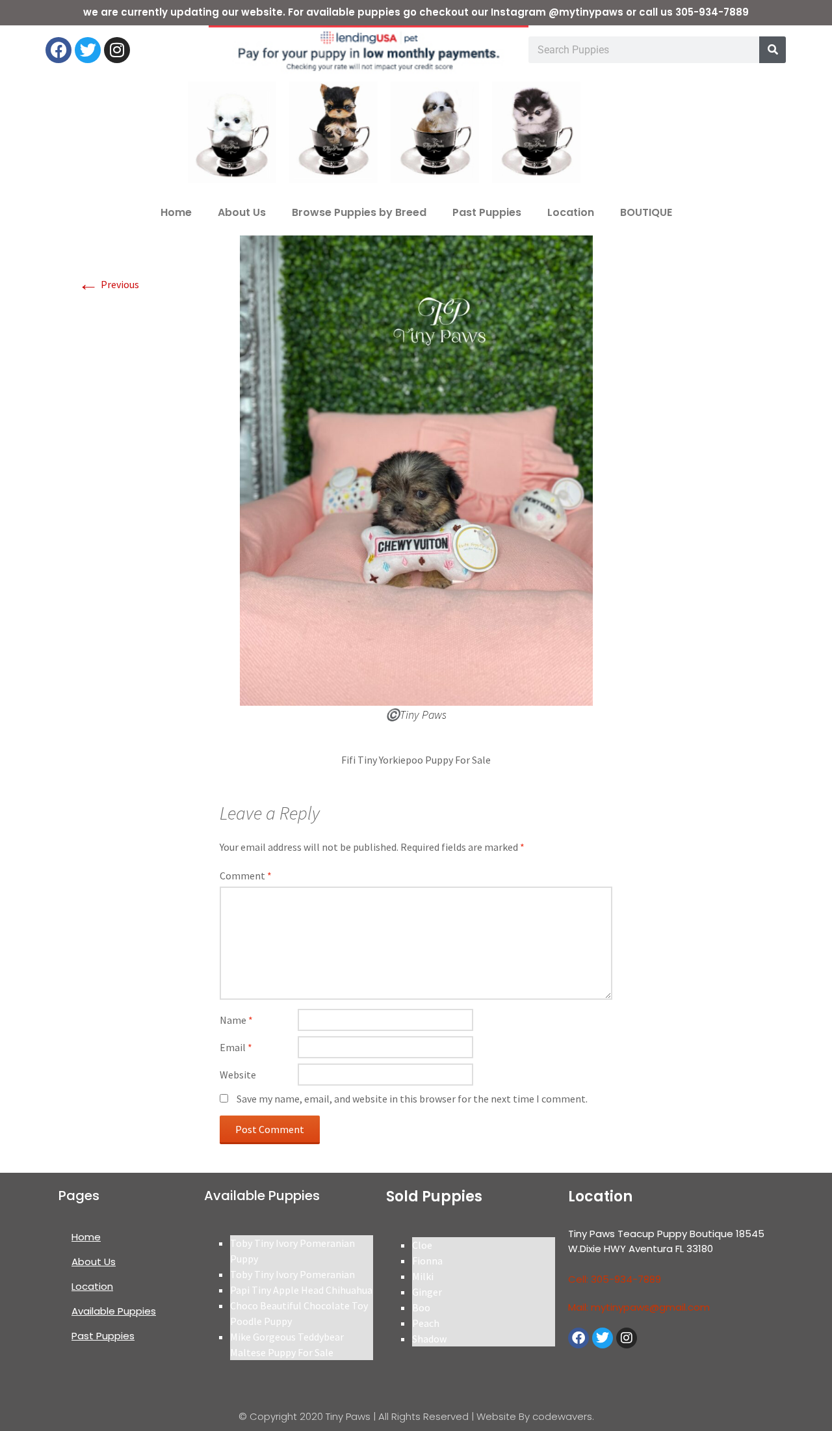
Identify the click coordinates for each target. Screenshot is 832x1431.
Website (238, 1074)
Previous (108, 284)
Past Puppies (486, 212)
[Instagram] (117, 50)
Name (236, 1019)
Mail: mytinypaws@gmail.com (639, 1307)
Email (236, 1047)
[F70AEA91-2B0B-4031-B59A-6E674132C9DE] (416, 468)
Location (570, 212)
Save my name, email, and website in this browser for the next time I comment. (412, 1098)
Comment (246, 875)
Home (176, 212)
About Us (242, 212)
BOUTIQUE (646, 212)
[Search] (772, 49)
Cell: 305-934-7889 (614, 1279)
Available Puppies (114, 1311)
